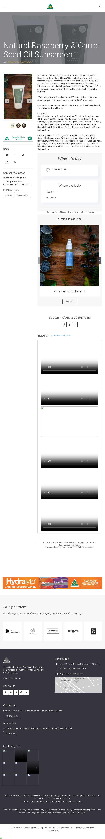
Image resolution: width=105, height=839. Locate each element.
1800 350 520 (65, 669)
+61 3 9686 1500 (79, 669)
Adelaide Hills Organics (20, 62)
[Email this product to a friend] (7, 155)
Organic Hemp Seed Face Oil (69, 291)
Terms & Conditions (85, 828)
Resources (10, 734)
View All (70, 302)
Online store (59, 169)
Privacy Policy (52, 830)
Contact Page (11, 716)
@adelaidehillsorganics (61, 335)
